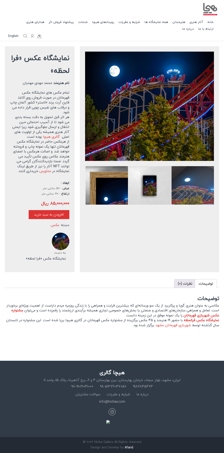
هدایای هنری (35, 22)
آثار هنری (196, 22)
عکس (55, 225)
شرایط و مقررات (129, 22)
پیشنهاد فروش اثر (61, 22)
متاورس (45, 171)
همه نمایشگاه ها (156, 22)
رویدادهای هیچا (103, 22)
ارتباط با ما (206, 28)
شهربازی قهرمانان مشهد (173, 325)
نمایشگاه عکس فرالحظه (201, 320)
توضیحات (206, 284)
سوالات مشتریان (87, 394)
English (13, 36)
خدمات (83, 22)
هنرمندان (178, 22)
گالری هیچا (51, 137)
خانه (210, 22)
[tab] (206, 283)
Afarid (129, 447)
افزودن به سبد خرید (49, 214)
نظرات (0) (185, 284)
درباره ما (188, 28)
